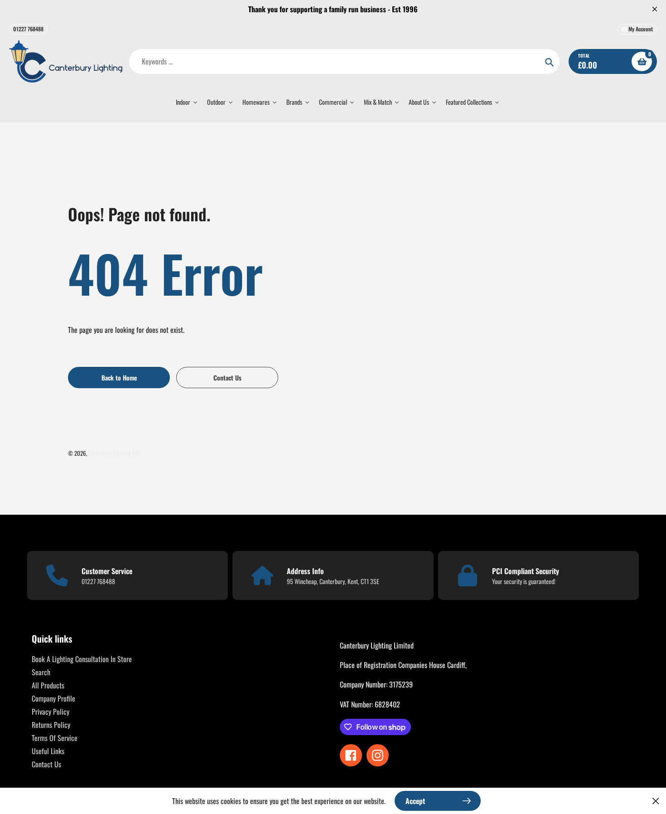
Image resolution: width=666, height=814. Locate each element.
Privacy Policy (50, 711)
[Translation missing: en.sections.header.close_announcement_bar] (654, 9)
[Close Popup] (655, 800)
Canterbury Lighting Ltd (113, 453)
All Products (48, 685)
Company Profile (53, 698)
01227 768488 (28, 29)
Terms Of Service (54, 737)
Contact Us (46, 764)
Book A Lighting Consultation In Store (82, 658)
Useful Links (48, 751)
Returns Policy (51, 724)
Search (41, 672)
